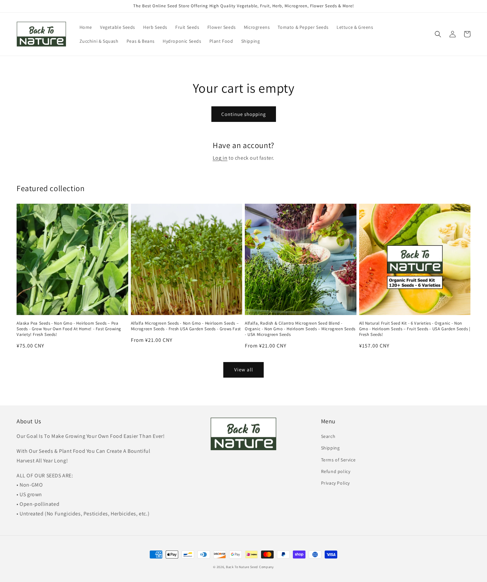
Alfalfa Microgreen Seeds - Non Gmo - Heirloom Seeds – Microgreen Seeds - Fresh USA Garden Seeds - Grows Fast (186, 326)
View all (243, 369)
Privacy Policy (335, 483)
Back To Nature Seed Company (250, 567)
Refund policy (336, 471)
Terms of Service (338, 460)
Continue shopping (243, 114)
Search (328, 436)
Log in (220, 157)
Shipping (330, 448)
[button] (438, 34)
